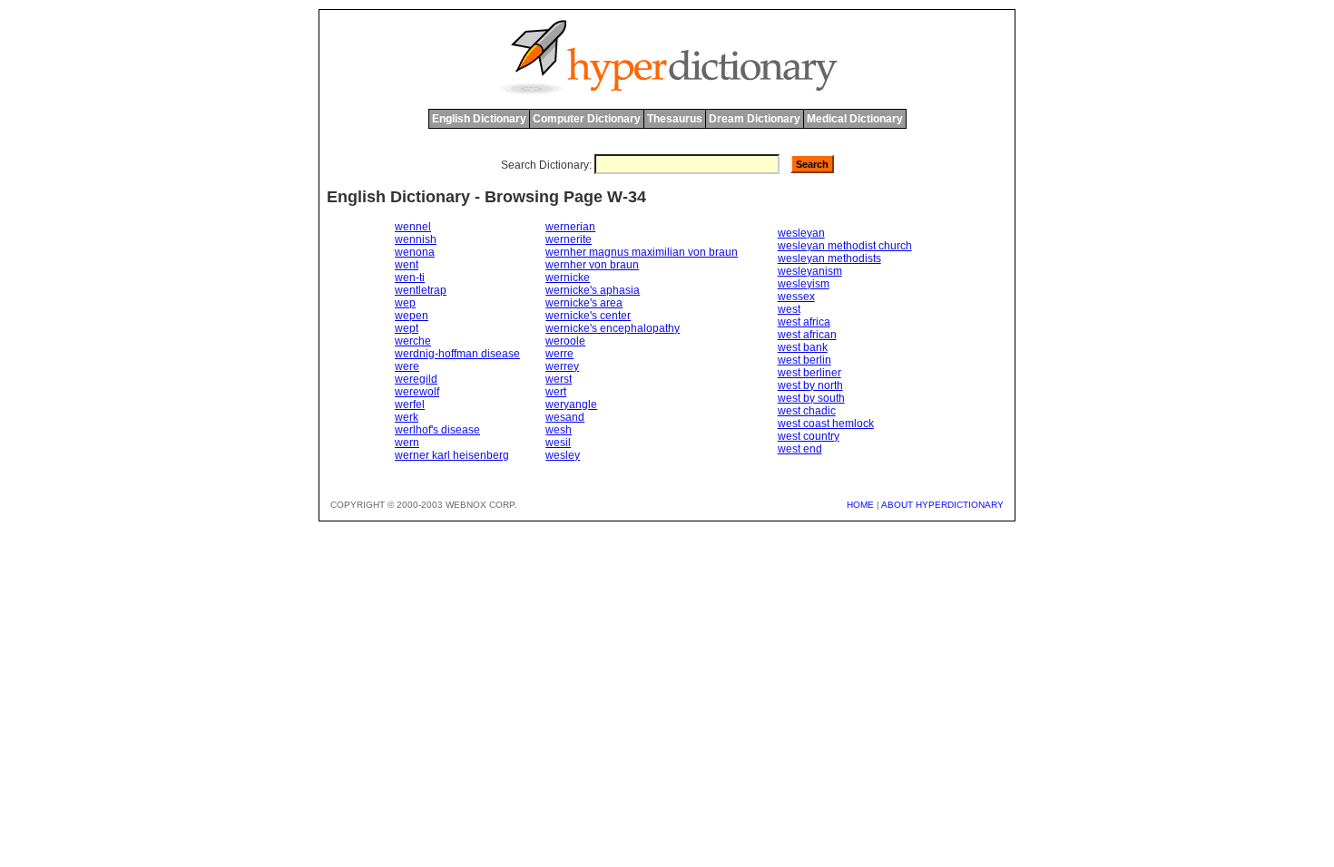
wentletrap (420, 290)
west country (808, 436)
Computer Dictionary (587, 118)
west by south (811, 398)
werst (558, 379)
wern (407, 442)
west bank (803, 347)
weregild (416, 379)
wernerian (570, 226)
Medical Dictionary (855, 118)
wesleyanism (810, 271)
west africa (804, 322)
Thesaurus (674, 118)
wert (555, 391)
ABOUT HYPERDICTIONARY (942, 505)
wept (406, 328)
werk (406, 417)
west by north (810, 385)
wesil (558, 442)
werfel (410, 404)
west (789, 309)
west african (807, 334)
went (406, 264)
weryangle (571, 404)
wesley (562, 455)
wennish (415, 239)
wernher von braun (592, 264)
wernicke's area (584, 303)
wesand (564, 417)
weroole (565, 341)
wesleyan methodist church (845, 245)
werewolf (417, 391)
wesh (558, 430)
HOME (860, 505)
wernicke (567, 277)
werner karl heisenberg (452, 455)
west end (800, 449)
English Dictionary (479, 118)
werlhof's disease (437, 430)
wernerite (568, 239)
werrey (562, 366)
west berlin (804, 360)
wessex (796, 296)
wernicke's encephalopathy (612, 328)
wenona (415, 252)
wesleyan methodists (829, 258)
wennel (413, 226)
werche (413, 341)
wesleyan (801, 233)
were (407, 366)
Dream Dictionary (754, 118)
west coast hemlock (826, 423)
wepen (411, 315)
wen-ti (410, 277)
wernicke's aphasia (592, 290)
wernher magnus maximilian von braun (641, 252)
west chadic (807, 410)
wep (405, 303)
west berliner (809, 372)
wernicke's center (588, 315)
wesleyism (803, 284)
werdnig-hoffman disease (457, 353)
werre (559, 353)
